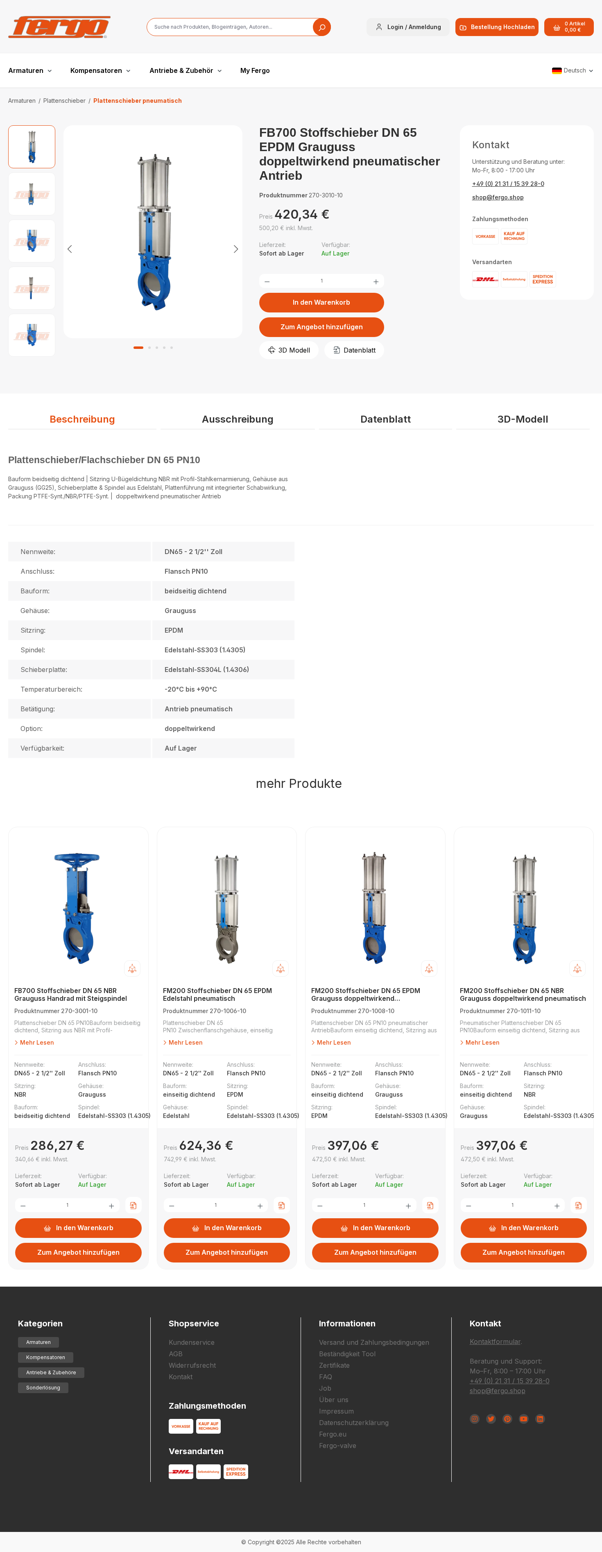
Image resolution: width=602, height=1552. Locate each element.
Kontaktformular (495, 1341)
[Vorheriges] (69, 248)
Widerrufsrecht (192, 1365)
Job (325, 1388)
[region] (125, 248)
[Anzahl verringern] (267, 281)
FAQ (325, 1377)
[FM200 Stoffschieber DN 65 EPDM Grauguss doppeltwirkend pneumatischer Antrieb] (375, 909)
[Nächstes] (236, 248)
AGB (176, 1354)
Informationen (347, 1323)
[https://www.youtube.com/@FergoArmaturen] (524, 1419)
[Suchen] (322, 27)
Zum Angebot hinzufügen (322, 327)
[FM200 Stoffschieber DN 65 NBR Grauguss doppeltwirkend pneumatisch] (524, 909)
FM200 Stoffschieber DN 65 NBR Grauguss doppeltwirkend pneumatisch (523, 994)
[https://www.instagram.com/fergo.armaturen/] (475, 1419)
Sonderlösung (43, 1388)
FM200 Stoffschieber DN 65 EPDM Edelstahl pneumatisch (217, 994)
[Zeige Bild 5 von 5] (171, 347)
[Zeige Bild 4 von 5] (164, 347)
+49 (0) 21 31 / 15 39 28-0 (508, 183)
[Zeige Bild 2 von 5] (149, 347)
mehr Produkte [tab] (299, 783)
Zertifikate (334, 1365)
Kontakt (180, 1377)
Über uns (334, 1400)
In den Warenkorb (321, 302)
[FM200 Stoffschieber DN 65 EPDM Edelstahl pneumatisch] (227, 909)
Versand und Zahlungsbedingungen (374, 1342)
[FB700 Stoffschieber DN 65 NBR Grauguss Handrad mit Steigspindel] (78, 909)
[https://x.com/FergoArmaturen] (491, 1419)
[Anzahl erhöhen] (376, 281)
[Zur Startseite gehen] (59, 27)
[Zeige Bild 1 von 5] (138, 347)
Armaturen (38, 1342)
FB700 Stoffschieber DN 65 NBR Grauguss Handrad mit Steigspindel (70, 994)
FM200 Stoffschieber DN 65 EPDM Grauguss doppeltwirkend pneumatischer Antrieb (365, 995)
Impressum (336, 1411)
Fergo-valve (337, 1445)
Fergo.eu (332, 1434)
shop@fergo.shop (498, 197)
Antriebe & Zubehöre (51, 1372)
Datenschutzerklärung (354, 1423)
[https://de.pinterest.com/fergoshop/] (507, 1419)
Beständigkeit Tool (347, 1354)
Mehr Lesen (36, 1042)
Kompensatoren (45, 1357)
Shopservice (194, 1323)
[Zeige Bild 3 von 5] (157, 347)
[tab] (82, 420)
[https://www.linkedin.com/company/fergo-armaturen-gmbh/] (540, 1419)
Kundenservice (192, 1342)
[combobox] (239, 27)
